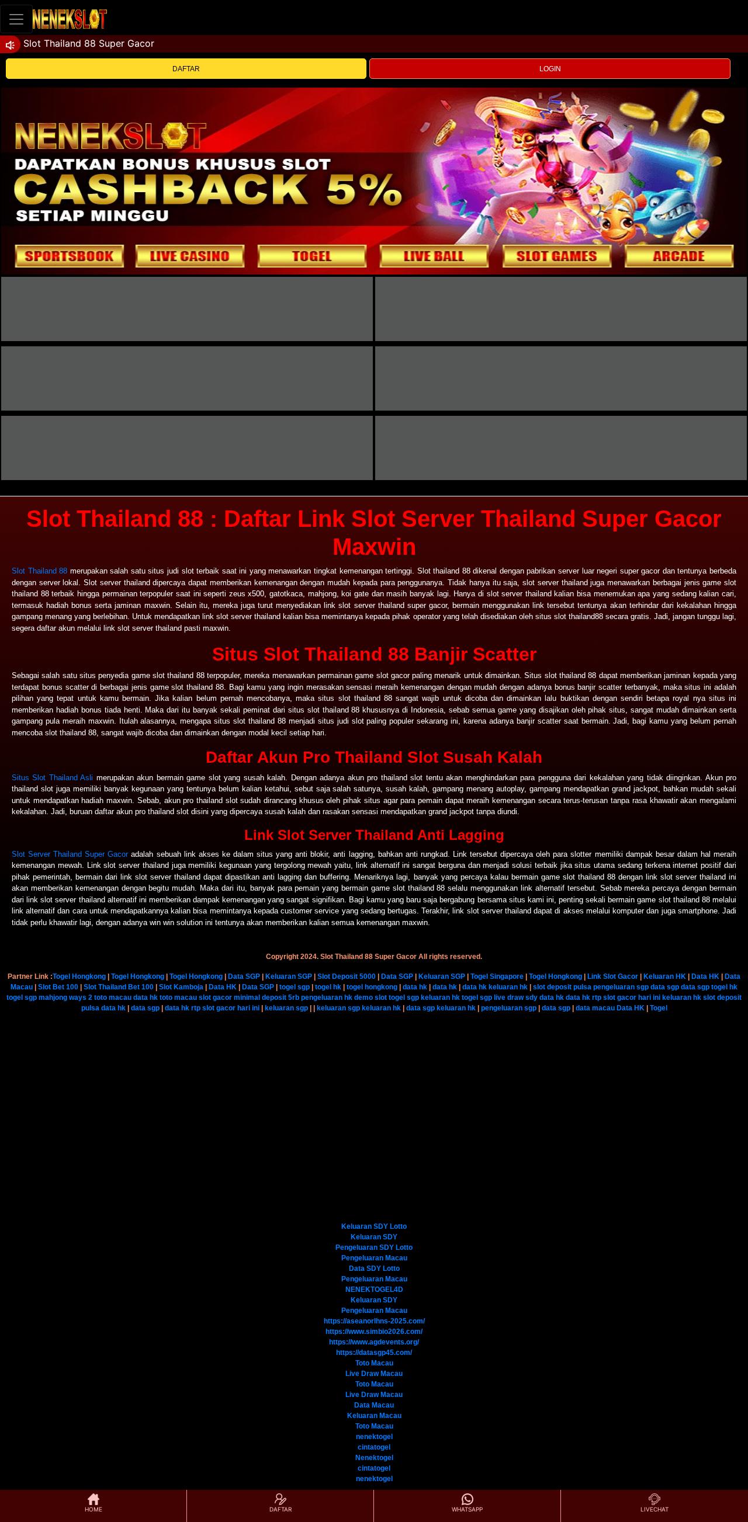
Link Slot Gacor (612, 976)
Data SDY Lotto (374, 1268)
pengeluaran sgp (621, 987)
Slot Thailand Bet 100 (119, 987)
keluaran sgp (286, 1008)
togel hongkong (372, 987)
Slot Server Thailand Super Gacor (70, 854)
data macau (595, 1008)
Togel (658, 1008)
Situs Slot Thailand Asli (52, 777)
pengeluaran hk (326, 997)
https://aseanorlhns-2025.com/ (374, 1321)
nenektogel (374, 1437)
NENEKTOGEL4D (374, 1289)
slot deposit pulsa (562, 987)
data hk (415, 987)
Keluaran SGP (288, 976)
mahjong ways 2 (65, 997)
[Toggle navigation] (16, 19)
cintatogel (374, 1447)
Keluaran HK (664, 976)
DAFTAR (186, 69)
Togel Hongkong (79, 976)
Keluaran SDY (374, 1237)
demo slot (370, 997)
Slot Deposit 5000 (346, 976)
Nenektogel (374, 1458)
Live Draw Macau (374, 1374)
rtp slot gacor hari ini (626, 997)
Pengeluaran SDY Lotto (374, 1247)
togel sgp (294, 987)
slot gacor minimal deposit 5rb (249, 997)
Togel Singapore (497, 976)
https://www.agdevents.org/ (374, 1342)
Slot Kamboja (181, 987)
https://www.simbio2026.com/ (374, 1332)
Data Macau (374, 1405)
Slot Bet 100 (58, 987)
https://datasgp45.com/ (374, 1353)
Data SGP (244, 976)
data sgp (664, 987)
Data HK (705, 976)
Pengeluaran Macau (374, 1258)
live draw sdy (516, 997)
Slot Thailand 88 (39, 571)
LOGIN (550, 69)
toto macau (112, 997)
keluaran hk (508, 987)
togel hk (328, 987)
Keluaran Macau (374, 1416)
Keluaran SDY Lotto (374, 1226)
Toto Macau (374, 1363)
